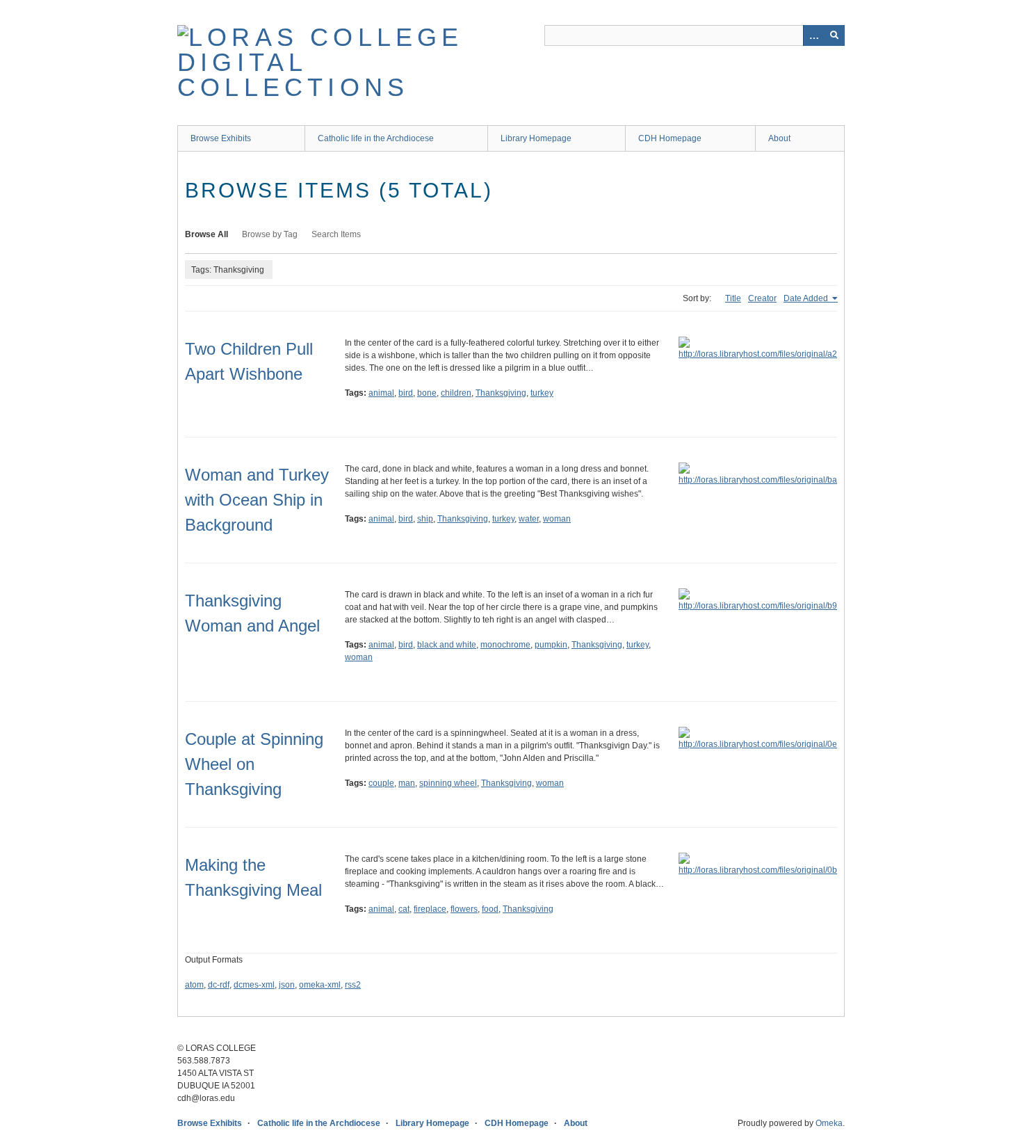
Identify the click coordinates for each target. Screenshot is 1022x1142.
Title (733, 298)
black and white (446, 645)
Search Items (336, 234)
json (287, 985)
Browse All (206, 234)
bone (427, 393)
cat (403, 909)
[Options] (813, 35)
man (406, 783)
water (529, 519)
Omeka (829, 1123)
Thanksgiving (501, 393)
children (456, 393)
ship (425, 519)
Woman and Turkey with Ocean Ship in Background (257, 499)
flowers (464, 909)
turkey (541, 393)
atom (194, 985)
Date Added (807, 298)
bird (405, 393)
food (490, 909)
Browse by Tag (270, 234)
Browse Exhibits (220, 138)
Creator (762, 298)
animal (381, 393)
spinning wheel (448, 783)
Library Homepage (536, 138)
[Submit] (834, 35)
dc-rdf (218, 985)
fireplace (430, 909)
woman (557, 519)
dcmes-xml (254, 985)
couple (381, 783)
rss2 (353, 985)
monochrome (505, 645)
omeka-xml (320, 985)
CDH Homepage (669, 138)
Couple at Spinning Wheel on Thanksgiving (254, 764)
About (779, 138)
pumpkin (551, 645)
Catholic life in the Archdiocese (376, 138)
